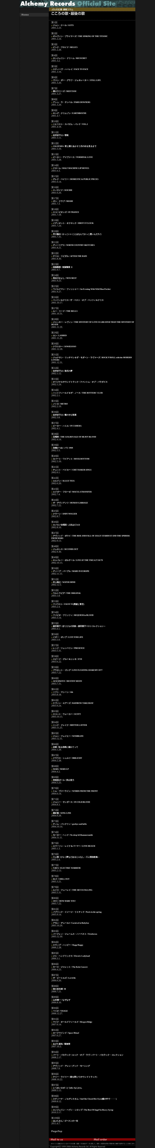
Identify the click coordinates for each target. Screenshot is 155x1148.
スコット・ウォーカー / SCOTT (67, 714)
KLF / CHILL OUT (61, 879)
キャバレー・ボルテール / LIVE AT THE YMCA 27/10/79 (78, 560)
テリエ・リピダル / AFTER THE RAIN (70, 256)
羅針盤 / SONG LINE (62, 813)
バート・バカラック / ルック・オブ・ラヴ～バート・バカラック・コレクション (88, 1055)
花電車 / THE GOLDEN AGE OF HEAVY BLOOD (74, 437)
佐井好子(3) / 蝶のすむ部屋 (64, 415)
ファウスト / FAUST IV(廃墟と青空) (68, 604)
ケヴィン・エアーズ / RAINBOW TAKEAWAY (73, 703)
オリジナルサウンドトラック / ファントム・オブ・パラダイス (80, 382)
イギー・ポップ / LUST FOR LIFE (68, 637)
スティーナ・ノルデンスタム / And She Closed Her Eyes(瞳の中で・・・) (85, 1099)
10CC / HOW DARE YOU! (64, 901)
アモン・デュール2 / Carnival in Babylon (71, 923)
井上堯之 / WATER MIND (64, 582)
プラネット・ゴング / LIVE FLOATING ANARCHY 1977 (77, 670)
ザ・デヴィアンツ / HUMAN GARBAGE (70, 503)
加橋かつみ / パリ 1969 (63, 448)
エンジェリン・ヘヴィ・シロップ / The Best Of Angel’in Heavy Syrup (83, 1110)
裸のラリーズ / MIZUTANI (64, 91)
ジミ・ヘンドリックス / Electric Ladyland (71, 956)
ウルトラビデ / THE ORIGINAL (67, 593)
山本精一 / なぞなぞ (61, 1000)
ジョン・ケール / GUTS (63, 25)
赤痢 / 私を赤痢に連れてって (65, 747)
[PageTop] (58, 1132)
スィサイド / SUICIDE (62, 190)
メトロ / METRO (60, 404)
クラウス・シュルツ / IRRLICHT (67, 758)
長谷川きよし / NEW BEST (65, 278)
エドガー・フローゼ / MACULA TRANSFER (72, 492)
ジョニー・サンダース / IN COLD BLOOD (71, 802)
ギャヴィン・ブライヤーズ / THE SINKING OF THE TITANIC (80, 36)
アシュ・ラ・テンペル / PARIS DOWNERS (71, 102)
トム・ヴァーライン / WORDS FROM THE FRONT (75, 791)
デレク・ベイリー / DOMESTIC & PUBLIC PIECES (75, 179)
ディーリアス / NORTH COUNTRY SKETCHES (74, 245)
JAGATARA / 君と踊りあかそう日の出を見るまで (74, 146)
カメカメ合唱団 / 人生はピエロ (66, 525)
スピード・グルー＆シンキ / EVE (67, 659)
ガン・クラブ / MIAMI (63, 201)
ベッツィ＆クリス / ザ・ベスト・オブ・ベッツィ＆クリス (78, 300)
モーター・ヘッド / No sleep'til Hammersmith (73, 835)
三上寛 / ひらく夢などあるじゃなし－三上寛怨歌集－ (76, 857)
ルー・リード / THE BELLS (65, 311)
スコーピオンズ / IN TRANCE (66, 212)
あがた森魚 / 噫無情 (61, 1044)
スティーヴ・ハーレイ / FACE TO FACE (70, 69)
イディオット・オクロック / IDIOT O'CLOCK (73, 223)
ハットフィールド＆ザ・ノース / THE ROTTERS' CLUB (78, 393)
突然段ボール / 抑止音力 (63, 780)
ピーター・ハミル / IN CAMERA (67, 426)
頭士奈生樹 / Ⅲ (59, 989)
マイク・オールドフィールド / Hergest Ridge (72, 1022)
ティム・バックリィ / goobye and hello (70, 824)
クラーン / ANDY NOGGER (65, 514)
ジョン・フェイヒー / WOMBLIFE (68, 736)
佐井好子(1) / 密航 (61, 135)
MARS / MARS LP (61, 769)
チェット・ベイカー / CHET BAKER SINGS (72, 470)
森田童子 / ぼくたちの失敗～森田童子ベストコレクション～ (79, 626)
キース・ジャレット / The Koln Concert (70, 967)
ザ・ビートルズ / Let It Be (64, 978)
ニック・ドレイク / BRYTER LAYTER (70, 725)
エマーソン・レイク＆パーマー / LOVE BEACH (74, 846)
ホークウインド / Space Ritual (66, 1033)
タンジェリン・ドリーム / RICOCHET (70, 58)
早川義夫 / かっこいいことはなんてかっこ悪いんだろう (77, 234)
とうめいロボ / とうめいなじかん (67, 1088)
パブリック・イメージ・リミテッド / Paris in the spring (77, 912)
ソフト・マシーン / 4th (63, 692)
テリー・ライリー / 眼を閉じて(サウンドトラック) (75, 1077)
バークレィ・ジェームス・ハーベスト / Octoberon (75, 934)
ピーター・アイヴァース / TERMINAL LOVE (73, 157)
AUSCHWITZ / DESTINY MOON (67, 681)
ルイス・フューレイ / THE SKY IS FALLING (72, 890)
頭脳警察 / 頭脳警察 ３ (63, 267)
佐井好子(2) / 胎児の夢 (63, 371)
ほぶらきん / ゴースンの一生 (65, 1121)
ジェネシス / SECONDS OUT (65, 549)
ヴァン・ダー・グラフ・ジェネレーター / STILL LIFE (77, 80)
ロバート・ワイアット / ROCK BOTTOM (71, 459)
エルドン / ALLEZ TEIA (63, 481)
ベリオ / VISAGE (60, 1011)
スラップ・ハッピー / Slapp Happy (68, 945)
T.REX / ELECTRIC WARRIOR (67, 868)
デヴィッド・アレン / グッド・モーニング (71, 1066)
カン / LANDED (60, 335)
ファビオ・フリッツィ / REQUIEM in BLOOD (73, 615)
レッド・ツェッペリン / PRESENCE (69, 648)
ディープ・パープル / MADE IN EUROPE (71, 571)
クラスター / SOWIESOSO (64, 346)
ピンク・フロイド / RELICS (65, 47)
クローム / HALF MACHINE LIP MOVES (71, 168)
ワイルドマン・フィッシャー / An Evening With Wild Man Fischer (82, 289)
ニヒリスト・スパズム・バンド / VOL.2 (70, 124)
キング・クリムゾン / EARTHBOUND (69, 113)
